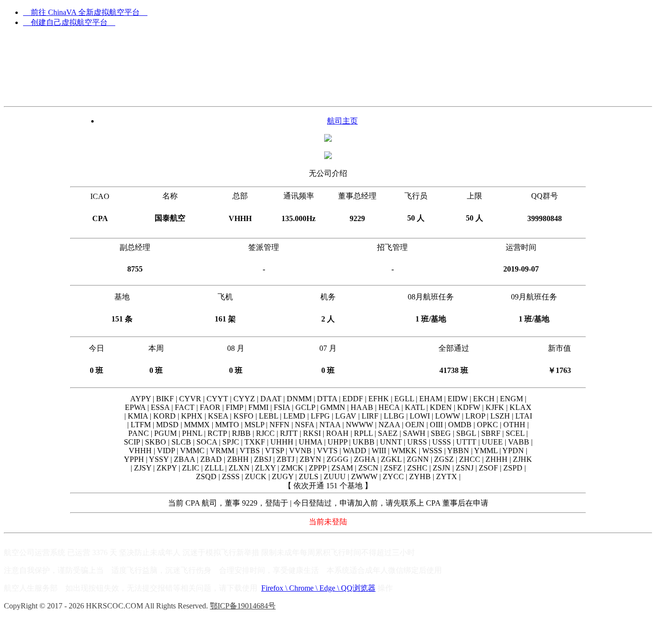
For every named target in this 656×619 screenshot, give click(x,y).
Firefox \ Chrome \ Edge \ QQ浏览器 (318, 588)
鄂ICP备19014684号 (243, 606)
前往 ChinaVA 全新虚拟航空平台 (85, 12)
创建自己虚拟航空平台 (69, 22)
